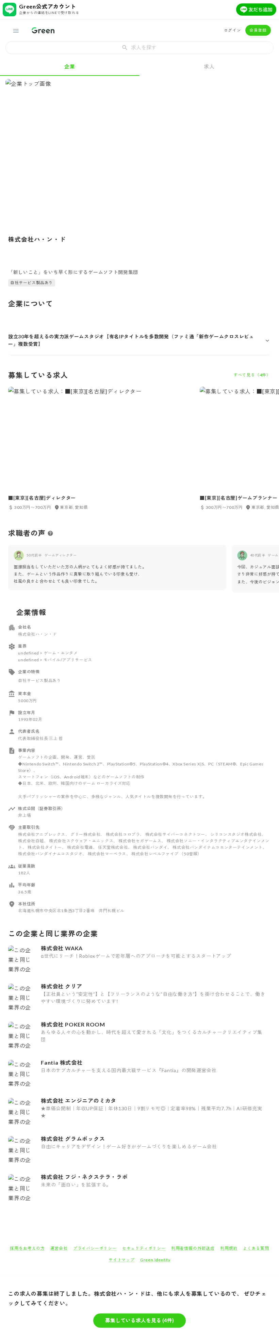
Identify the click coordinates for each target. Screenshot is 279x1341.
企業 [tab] (69, 66)
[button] (139, 340)
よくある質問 (256, 1248)
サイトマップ (122, 1259)
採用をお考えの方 (27, 1248)
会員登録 (258, 30)
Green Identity (155, 1259)
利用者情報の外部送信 (193, 1248)
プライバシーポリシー (95, 1248)
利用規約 (228, 1248)
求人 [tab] (209, 66)
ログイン (232, 30)
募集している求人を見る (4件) (139, 1320)
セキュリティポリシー (144, 1248)
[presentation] (139, 47)
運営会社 (59, 1248)
